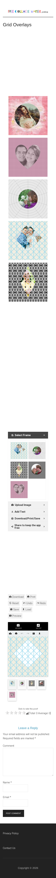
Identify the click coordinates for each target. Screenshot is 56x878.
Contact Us (9, 848)
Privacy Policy (11, 833)
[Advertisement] (28, 60)
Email (7, 797)
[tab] (28, 435)
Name (7, 782)
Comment (8, 745)
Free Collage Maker (28, 11)
